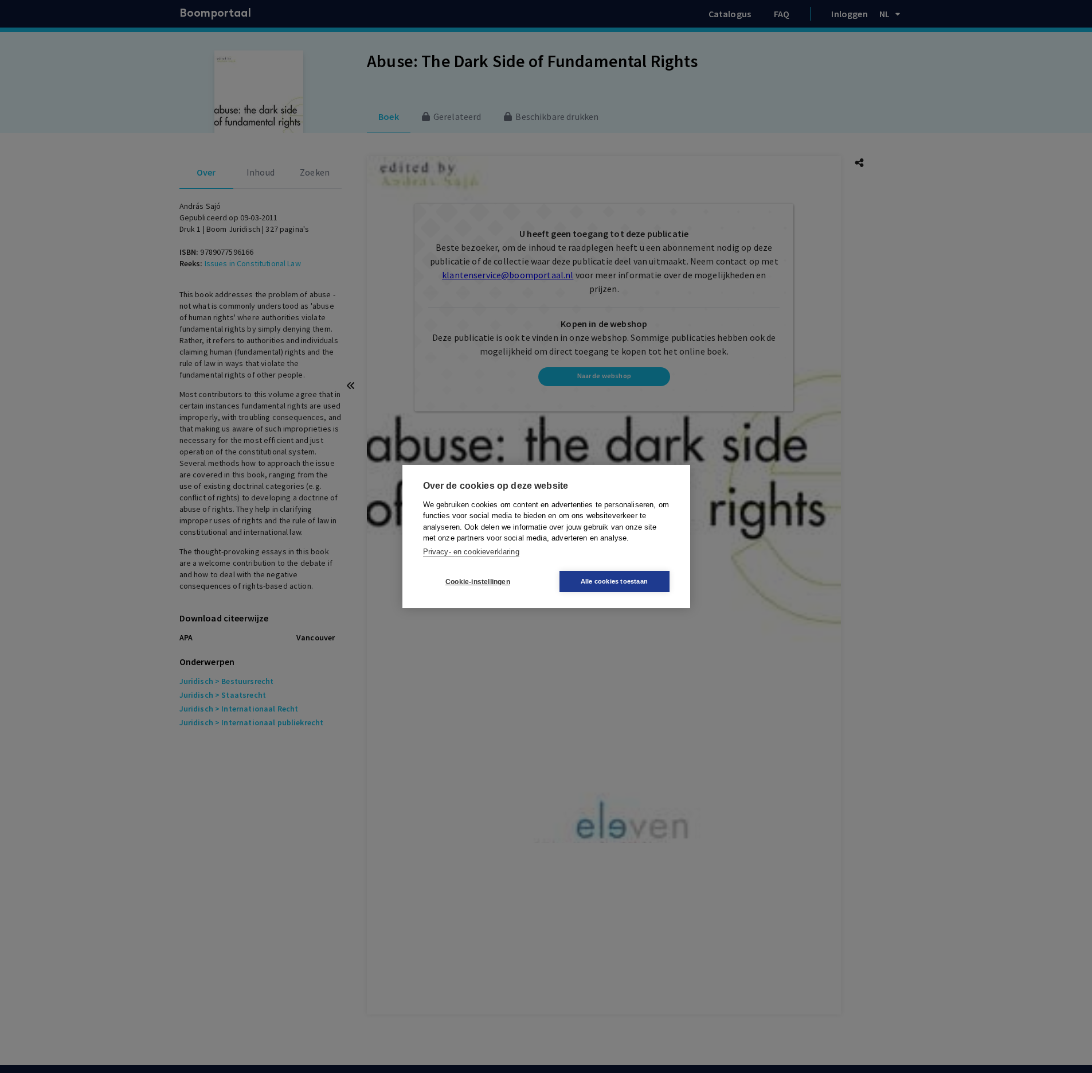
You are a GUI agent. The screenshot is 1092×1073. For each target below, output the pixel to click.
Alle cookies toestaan (614, 581)
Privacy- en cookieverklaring (471, 551)
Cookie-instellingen (477, 582)
